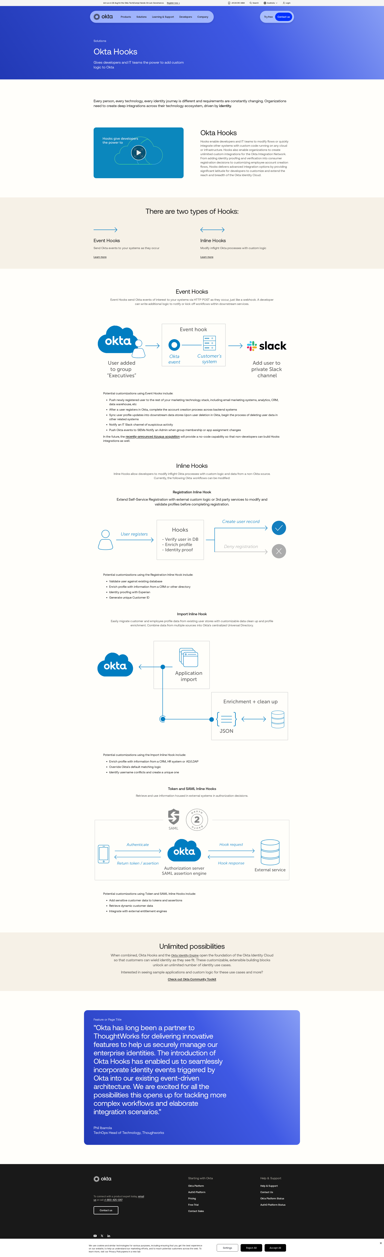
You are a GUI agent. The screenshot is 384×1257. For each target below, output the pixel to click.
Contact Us (266, 1192)
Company (202, 16)
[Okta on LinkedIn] (108, 1236)
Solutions (141, 16)
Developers (185, 16)
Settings (227, 1247)
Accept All (275, 1247)
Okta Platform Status (272, 1198)
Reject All (251, 1247)
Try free (268, 16)
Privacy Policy (124, 1251)
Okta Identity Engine (185, 955)
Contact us (284, 16)
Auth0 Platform (196, 1192)
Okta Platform (196, 1185)
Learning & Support (163, 16)
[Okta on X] (102, 1236)
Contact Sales (196, 1211)
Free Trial (193, 1204)
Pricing (192, 1198)
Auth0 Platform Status (272, 1204)
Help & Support (269, 1185)
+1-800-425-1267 (113, 1199)
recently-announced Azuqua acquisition (153, 436)
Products (126, 16)
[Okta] (103, 17)
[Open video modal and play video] (139, 152)
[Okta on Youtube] (95, 1236)
